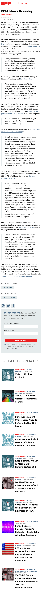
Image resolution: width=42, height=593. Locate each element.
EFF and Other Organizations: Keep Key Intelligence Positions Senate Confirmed (25, 554)
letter (3, 44)
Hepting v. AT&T (9, 297)
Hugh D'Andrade (9, 18)
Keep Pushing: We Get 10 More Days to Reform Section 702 (26, 464)
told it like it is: (26, 79)
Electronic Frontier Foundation (6, 3)
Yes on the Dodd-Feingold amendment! (17, 276)
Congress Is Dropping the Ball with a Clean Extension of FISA (26, 507)
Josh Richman (34, 413)
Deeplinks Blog (20, 370)
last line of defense (26, 227)
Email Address (9, 330)
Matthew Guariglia (29, 571)
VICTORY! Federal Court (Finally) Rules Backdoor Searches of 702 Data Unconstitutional (26, 581)
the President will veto (31, 46)
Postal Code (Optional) (11, 323)
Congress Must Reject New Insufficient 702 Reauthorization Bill (26, 442)
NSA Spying (7, 287)
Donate (24, 3)
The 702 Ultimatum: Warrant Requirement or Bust (26, 398)
